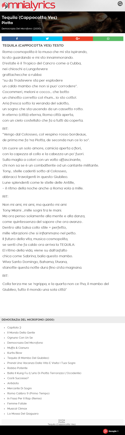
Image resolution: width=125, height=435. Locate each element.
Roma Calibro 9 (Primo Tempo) (28, 393)
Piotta (7, 22)
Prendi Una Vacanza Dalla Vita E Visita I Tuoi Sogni (41, 363)
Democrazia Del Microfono (25, 343)
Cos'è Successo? (18, 378)
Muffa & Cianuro (18, 348)
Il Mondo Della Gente (21, 332)
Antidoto (13, 383)
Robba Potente (17, 368)
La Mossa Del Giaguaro (23, 413)
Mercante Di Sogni (19, 388)
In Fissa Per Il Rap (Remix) (24, 398)
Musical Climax (17, 408)
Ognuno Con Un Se (20, 337)
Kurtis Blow (14, 353)
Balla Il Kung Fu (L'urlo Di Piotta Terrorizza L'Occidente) (44, 373)
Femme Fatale (17, 403)
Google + (113, 431)
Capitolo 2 (14, 327)
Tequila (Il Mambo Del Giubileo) (28, 358)
